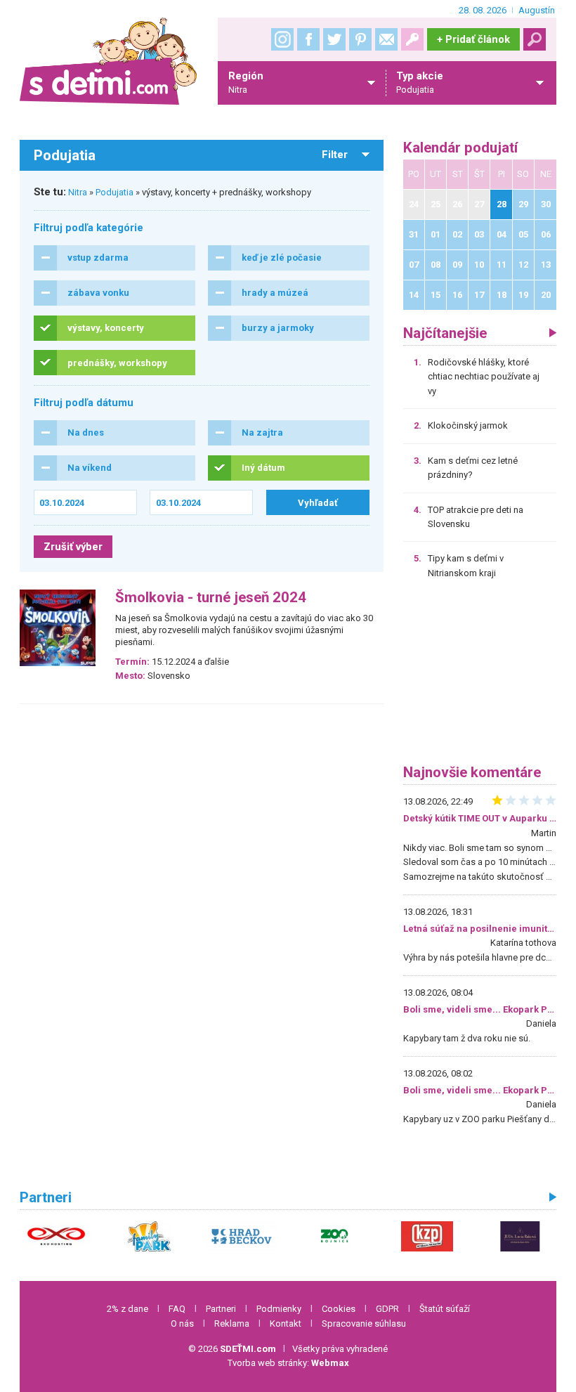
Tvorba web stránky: (288, 1363)
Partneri (221, 1308)
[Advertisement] (480, 676)
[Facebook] (308, 39)
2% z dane (127, 1308)
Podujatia (114, 192)
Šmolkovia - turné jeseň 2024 (210, 598)
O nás (182, 1323)
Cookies (338, 1308)
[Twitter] (334, 39)
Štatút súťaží (444, 1308)
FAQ (177, 1308)
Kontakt (285, 1323)
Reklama (231, 1323)
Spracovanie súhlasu (364, 1323)
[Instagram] (282, 39)
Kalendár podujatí (460, 148)
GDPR (387, 1308)
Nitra (77, 192)
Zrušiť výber (73, 546)
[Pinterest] (360, 39)
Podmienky (278, 1308)
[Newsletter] (386, 39)
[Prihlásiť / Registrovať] (412, 39)
